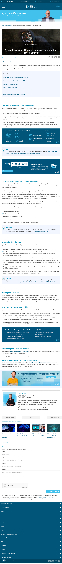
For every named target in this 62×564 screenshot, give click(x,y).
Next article (53, 417)
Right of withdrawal (6, 557)
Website (4, 463)
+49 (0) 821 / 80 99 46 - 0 (8, 2)
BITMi (2, 511)
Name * (3, 451)
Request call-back (24, 1)
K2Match (3, 515)
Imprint (3, 549)
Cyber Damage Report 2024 (42, 231)
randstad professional (6, 503)
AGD (2, 526)
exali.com (31, 7)
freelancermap (5, 507)
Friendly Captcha (24, 487)
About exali (4, 538)
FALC (2, 530)
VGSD (2, 522)
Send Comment (54, 491)
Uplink (3, 519)
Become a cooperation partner (9, 534)
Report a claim (55, 1)
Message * (4, 469)
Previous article (9, 417)
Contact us (39, 1)
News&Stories (8, 25)
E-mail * (4, 457)
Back (31, 417)
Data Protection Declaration (8, 553)
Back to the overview (7, 62)
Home (3, 25)
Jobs (2, 542)
